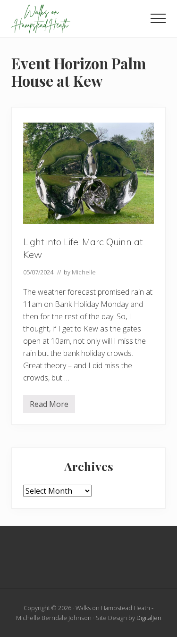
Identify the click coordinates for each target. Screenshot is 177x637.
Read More (49, 406)
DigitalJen (148, 617)
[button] (158, 18)
